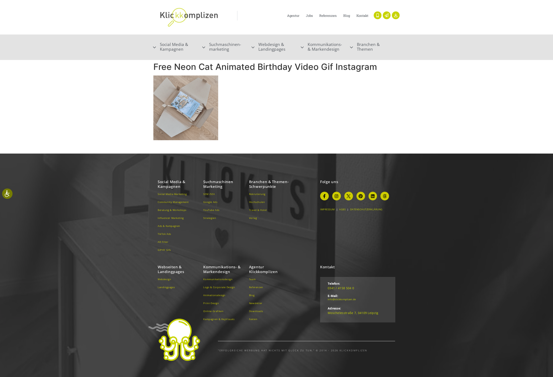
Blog (346, 15)
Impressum (327, 209)
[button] (178, 47)
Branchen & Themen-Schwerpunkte (269, 184)
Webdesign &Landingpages (271, 47)
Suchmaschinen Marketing (218, 184)
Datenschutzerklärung (366, 209)
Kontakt (362, 15)
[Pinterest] (360, 196)
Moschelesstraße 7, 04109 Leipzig (353, 313)
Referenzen (328, 15)
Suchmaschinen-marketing (225, 47)
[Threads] (384, 196)
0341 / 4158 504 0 (341, 288)
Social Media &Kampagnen (174, 47)
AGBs (342, 209)
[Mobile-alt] (377, 15)
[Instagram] (336, 196)
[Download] (396, 15)
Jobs (309, 15)
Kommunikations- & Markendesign (325, 47)
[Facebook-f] (324, 196)
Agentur (293, 15)
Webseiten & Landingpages (171, 269)
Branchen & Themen (368, 47)
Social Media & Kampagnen (171, 184)
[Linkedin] (373, 196)
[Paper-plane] (387, 15)
